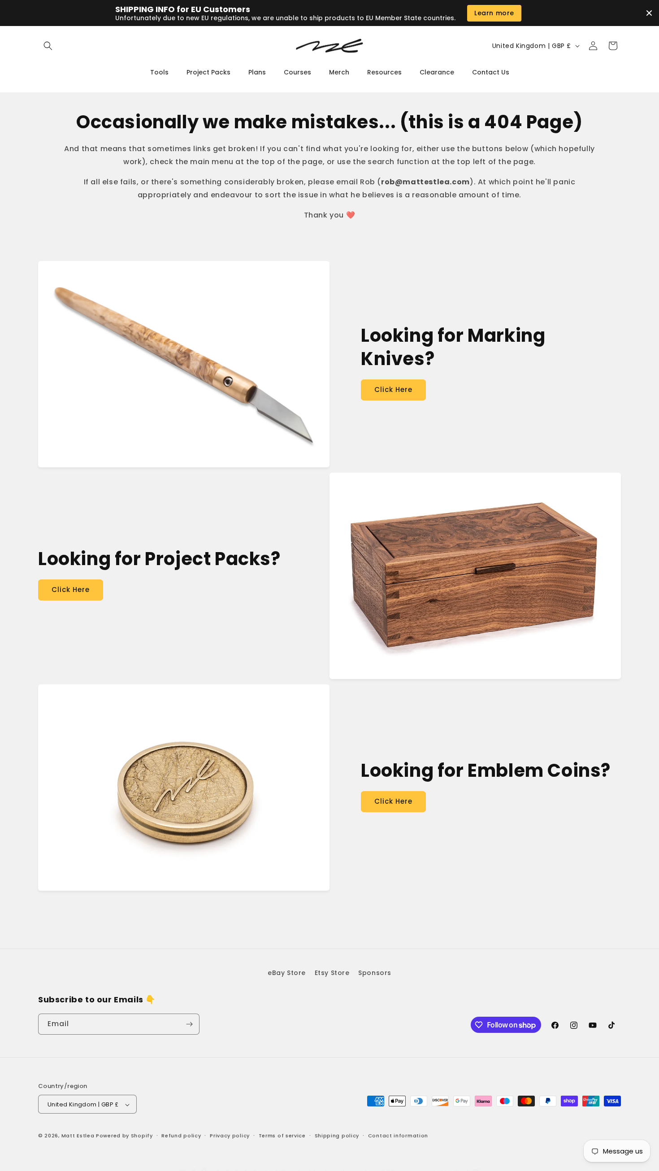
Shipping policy (337, 1135)
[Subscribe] (189, 1024)
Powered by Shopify (124, 1136)
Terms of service (282, 1135)
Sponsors (374, 972)
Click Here (393, 389)
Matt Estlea (78, 1136)
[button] (48, 46)
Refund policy (181, 1135)
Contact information (398, 1135)
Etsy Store (332, 972)
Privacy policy (230, 1135)
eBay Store (287, 972)
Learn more (494, 13)
